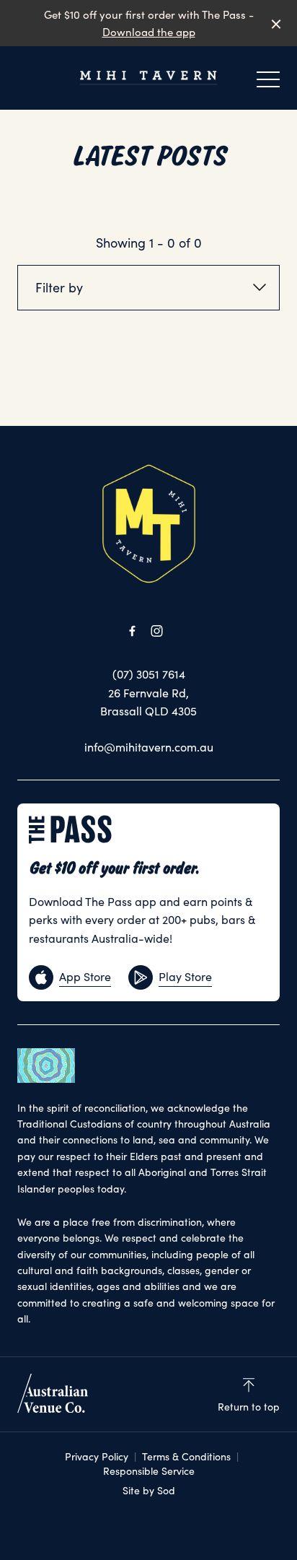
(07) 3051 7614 (148, 673)
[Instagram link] (156, 631)
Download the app (148, 32)
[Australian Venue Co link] (52, 1393)
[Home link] (148, 78)
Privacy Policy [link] (96, 1456)
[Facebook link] (132, 631)
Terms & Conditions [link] (186, 1456)
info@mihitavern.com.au (148, 746)
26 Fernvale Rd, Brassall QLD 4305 (148, 702)
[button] (268, 83)
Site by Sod (149, 1490)
